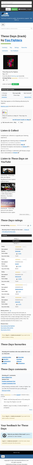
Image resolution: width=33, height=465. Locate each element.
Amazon (22, 140)
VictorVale (21, 357)
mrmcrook (17, 302)
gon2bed (4, 363)
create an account (16, 335)
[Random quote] (18, 19)
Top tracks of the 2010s (7, 328)
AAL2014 (5, 359)
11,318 (19, 266)
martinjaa (19, 359)
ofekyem (18, 361)
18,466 (19, 253)
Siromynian (17, 251)
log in (7, 335)
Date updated (15, 241)
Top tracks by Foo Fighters (8, 326)
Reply (30, 409)
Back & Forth (28, 97)
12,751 (19, 304)
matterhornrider (6, 357)
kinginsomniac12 (19, 289)
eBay (22, 144)
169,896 (20, 279)
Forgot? (29, 9)
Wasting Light (15, 76)
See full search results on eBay (21, 119)
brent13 (17, 264)
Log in (4, 441)
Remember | (23, 9)
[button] (3, 24)
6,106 (19, 291)
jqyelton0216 (6, 361)
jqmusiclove (21, 363)
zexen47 (19, 394)
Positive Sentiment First (8, 381)
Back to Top (16, 452)
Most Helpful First (7, 377)
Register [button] (14, 9)
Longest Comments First (9, 383)
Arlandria (4, 97)
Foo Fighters (13, 40)
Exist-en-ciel (18, 276)
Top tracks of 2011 (5, 330)
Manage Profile (6, 390)
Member (16, 243)
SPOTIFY (16, 84)
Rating (16, 238)
